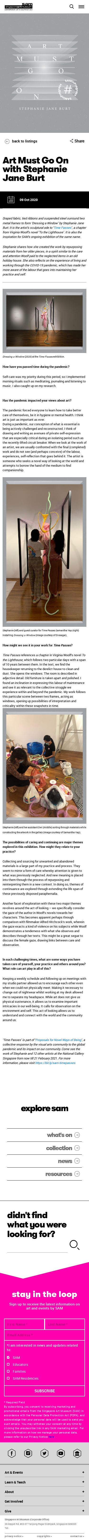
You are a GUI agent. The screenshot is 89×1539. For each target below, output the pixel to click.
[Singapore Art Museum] (25, 6)
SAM (16, 1357)
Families (19, 1371)
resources (58, 1174)
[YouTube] (61, 1453)
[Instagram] (28, 1453)
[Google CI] (77, 1453)
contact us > (77, 1536)
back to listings (24, 141)
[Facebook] (12, 1453)
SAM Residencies (25, 1378)
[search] (75, 1245)
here (51, 1436)
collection (59, 1148)
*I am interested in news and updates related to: (42, 1347)
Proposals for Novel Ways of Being (58, 1040)
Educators (20, 1364)
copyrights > (44, 1536)
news (65, 1161)
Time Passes (62, 227)
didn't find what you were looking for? (36, 1224)
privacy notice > (14, 1536)
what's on (59, 1135)
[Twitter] (44, 1453)
